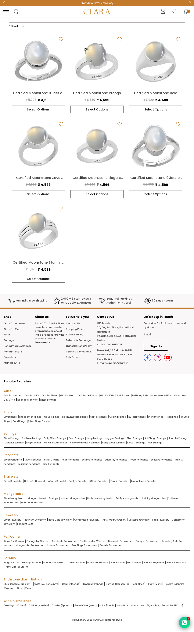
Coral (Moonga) (71, 584)
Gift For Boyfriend (154, 562)
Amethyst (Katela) (15, 605)
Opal (20, 588)
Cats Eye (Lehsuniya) (46, 584)
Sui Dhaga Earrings (155, 438)
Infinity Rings (155, 416)
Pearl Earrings (76, 438)
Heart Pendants (139, 459)
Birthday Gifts (140, 395)
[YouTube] (168, 357)
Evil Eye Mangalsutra (127, 498)
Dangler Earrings (14, 442)
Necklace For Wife (27, 399)
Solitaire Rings (98, 416)
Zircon (28, 588)
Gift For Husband (176, 562)
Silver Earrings (12, 438)
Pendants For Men (53, 562)
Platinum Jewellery (35, 519)
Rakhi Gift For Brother (17, 566)
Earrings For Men (31, 562)
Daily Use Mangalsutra (100, 498)
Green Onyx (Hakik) (85, 605)
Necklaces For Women (93, 541)
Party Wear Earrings (113, 442)
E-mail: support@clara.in (112, 363)
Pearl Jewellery (160, 519)
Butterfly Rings (137, 416)
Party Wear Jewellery (114, 519)
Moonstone (137, 605)
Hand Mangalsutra (32, 502)
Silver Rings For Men (39, 421)
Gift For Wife (32, 395)
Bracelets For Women (120, 541)
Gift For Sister (50, 395)
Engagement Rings (30, 416)
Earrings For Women (38, 541)
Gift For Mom (67, 395)
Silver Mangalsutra (14, 498)
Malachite (122, 605)
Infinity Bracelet (57, 481)
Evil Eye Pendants (92, 459)
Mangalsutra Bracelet (143, 481)
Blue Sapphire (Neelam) (18, 584)
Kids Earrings (155, 442)
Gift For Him (134, 562)
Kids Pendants (51, 464)
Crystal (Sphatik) (62, 605)
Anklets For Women (111, 545)
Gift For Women (13, 395)
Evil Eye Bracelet (78, 481)
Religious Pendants (29, 464)
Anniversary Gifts (161, 395)
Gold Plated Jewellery (86, 519)
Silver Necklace (32, 459)
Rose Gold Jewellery (60, 519)
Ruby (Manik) (155, 584)
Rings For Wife (48, 399)
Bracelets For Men (97, 562)
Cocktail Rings (117, 416)
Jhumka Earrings (178, 438)
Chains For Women (58, 545)
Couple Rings (51, 416)
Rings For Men (12, 562)
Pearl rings (172, 416)
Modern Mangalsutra (73, 498)
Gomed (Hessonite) (117, 584)
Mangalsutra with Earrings (43, 498)
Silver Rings (10, 416)
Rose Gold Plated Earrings (85, 442)
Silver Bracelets (13, 481)
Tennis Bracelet (119, 481)
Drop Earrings (33, 442)
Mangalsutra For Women (30, 545)
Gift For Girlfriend (88, 395)
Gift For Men (118, 562)
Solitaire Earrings (31, 438)
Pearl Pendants (70, 459)
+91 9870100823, (117, 354)
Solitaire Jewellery (139, 519)
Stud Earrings (134, 438)
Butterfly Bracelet (34, 481)
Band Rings (19, 421)
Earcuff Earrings (136, 442)
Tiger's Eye (153, 605)
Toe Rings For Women (84, 545)
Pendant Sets (25, 523)
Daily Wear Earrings (55, 438)
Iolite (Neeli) (106, 605)
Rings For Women (14, 541)
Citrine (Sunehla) (39, 605)
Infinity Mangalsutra (154, 498)
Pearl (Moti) (139, 584)
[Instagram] (157, 357)
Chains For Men (76, 562)
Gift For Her (123, 395)
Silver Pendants (13, 459)
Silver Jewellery (12, 519)
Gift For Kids (107, 395)
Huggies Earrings (114, 438)
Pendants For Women (64, 541)
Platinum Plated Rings (75, 416)
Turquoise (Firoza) (172, 605)
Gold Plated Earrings (55, 442)
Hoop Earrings (94, 438)
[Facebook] (147, 357)
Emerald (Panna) (93, 584)
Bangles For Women (147, 541)
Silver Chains (51, 459)
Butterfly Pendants (116, 459)
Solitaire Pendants (161, 459)
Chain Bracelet (99, 481)
